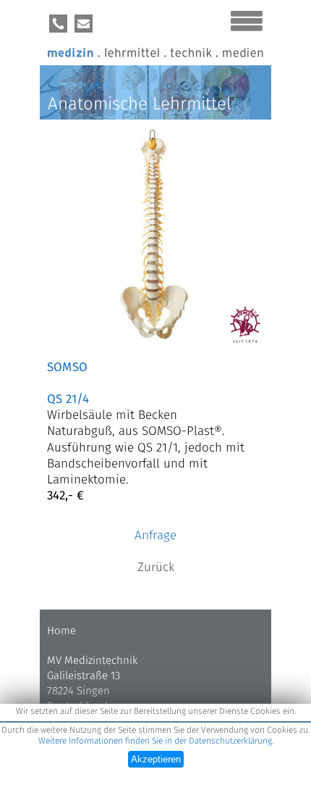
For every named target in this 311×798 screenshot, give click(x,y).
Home (61, 630)
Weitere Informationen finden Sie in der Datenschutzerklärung (155, 741)
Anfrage (155, 536)
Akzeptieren (156, 759)
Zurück (155, 568)
